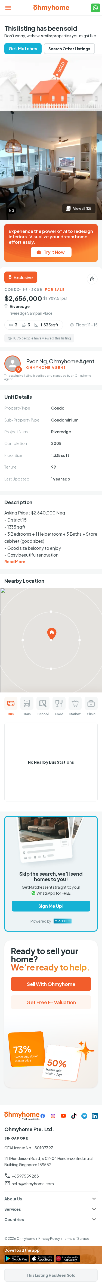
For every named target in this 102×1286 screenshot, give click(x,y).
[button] (51, 1199)
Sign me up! (51, 906)
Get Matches (23, 48)
